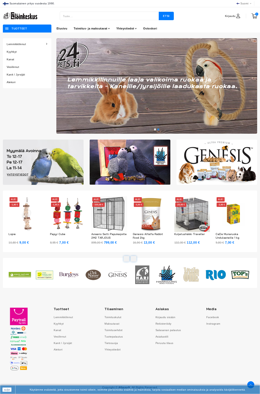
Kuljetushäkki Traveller (189, 234)
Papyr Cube (57, 234)
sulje (7, 389)
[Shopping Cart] (254, 16)
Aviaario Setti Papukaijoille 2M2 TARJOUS (109, 235)
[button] (155, 129)
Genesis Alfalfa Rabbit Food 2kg (148, 235)
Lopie (12, 234)
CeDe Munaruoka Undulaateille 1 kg (227, 235)
